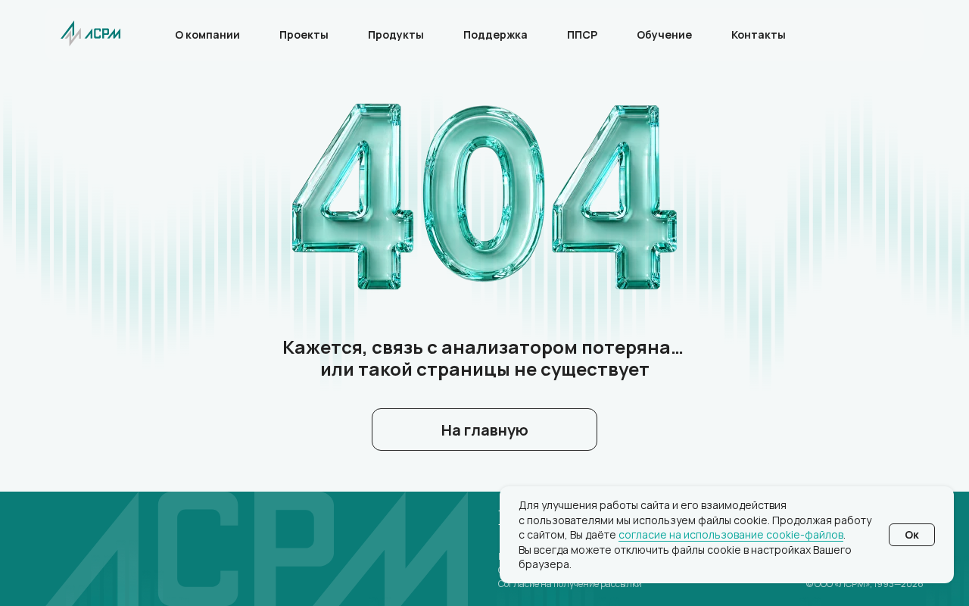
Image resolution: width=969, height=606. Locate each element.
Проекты (304, 34)
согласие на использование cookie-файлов (730, 534)
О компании (207, 34)
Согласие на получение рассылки (570, 583)
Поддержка (495, 34)
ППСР (582, 34)
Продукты (396, 34)
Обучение (664, 34)
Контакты (758, 34)
